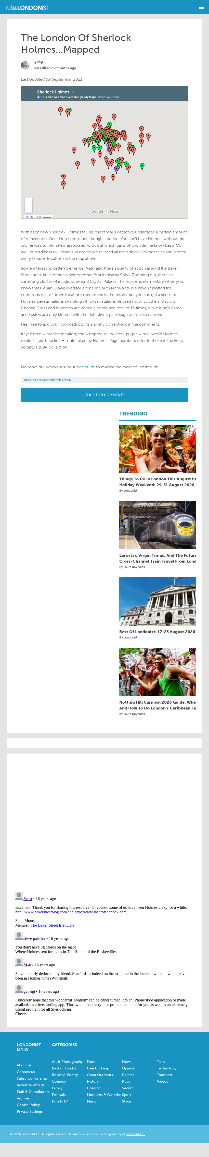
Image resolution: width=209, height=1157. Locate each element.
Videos (162, 1081)
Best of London (64, 1068)
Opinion (128, 1068)
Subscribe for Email (32, 1078)
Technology (166, 1068)
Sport (126, 1095)
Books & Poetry (65, 1075)
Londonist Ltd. (135, 1134)
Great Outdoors (100, 1075)
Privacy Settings (30, 1111)
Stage (126, 1101)
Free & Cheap (98, 1068)
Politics (128, 1075)
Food (91, 1062)
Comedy (59, 1081)
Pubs (126, 1081)
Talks (161, 1062)
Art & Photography (67, 1062)
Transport (164, 1075)
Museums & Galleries (104, 1095)
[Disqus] (104, 953)
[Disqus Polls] (104, 822)
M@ (40, 62)
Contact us (26, 1072)
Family (57, 1088)
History (93, 1081)
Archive (23, 1098)
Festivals (59, 1095)
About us (24, 1065)
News (126, 1062)
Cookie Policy (28, 1105)
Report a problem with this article (47, 379)
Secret (127, 1088)
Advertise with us (30, 1085)
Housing (93, 1088)
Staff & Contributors (33, 1092)
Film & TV (60, 1101)
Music (91, 1101)
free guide (85, 367)
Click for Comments (105, 395)
